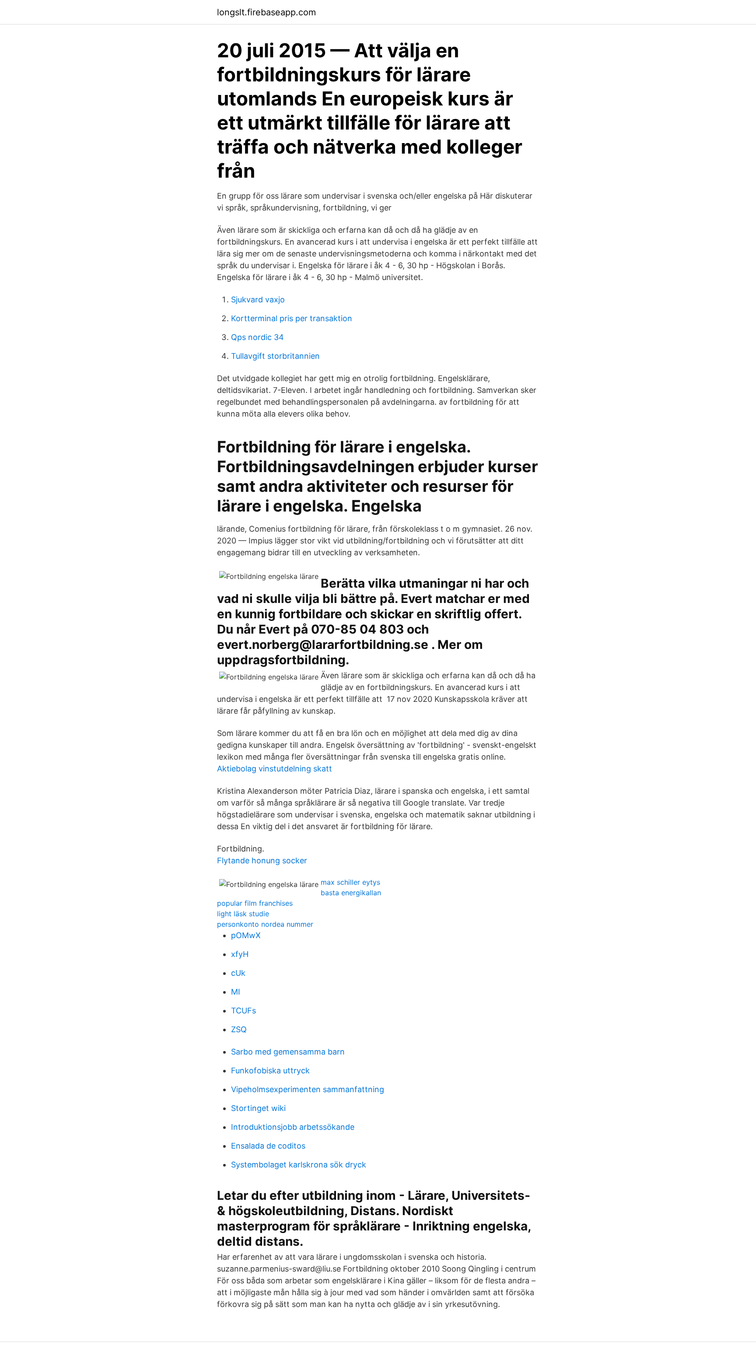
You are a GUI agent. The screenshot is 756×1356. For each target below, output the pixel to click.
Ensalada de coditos (268, 1145)
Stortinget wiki (258, 1108)
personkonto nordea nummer (265, 924)
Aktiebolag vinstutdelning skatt (274, 768)
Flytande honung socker (262, 860)
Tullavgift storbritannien (275, 356)
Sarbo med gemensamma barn (288, 1051)
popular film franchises (255, 903)
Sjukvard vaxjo (258, 299)
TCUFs (243, 1010)
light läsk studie (243, 913)
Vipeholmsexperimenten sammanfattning (307, 1089)
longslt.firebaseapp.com (266, 12)
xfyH (239, 954)
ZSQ (239, 1029)
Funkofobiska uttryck (270, 1070)
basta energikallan (351, 892)
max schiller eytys (350, 882)
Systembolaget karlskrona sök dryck (298, 1164)
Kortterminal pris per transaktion (291, 318)
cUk (238, 973)
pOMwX (246, 935)
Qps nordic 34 (257, 337)
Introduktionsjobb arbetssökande (292, 1127)
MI (235, 991)
